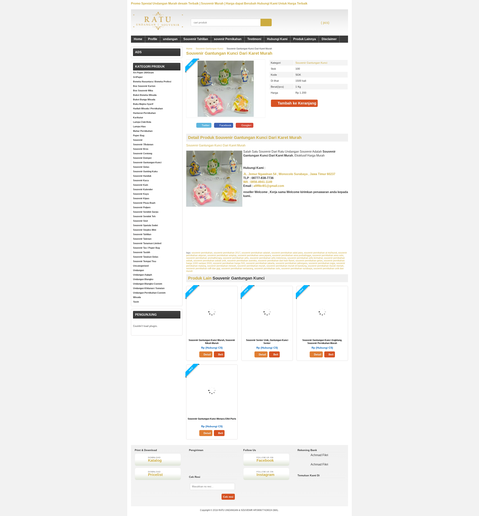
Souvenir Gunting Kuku (145, 171)
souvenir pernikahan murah (251, 266)
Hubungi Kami (277, 39)
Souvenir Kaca (141, 180)
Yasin (136, 302)
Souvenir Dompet (142, 158)
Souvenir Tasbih (141, 252)
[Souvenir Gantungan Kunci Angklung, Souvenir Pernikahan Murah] (322, 333)
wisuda (137, 297)
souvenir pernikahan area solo (327, 255)
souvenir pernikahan (202, 252)
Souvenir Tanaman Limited (147, 243)
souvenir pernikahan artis (236, 258)
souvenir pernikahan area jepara (254, 255)
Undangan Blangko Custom (147, 284)
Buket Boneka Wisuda (145, 95)
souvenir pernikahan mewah (221, 266)
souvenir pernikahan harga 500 (229, 263)
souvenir (138, 140)
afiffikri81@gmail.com (269, 185)
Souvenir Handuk (142, 176)
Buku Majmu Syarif (143, 104)
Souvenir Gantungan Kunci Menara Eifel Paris (212, 419)
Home (138, 39)
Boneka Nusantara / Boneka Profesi (152, 81)
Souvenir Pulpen (141, 207)
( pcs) (325, 23)
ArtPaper (138, 77)
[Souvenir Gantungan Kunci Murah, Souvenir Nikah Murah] (212, 333)
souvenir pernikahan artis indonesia (268, 258)
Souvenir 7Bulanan (143, 144)
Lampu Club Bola (142, 122)
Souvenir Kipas (141, 198)
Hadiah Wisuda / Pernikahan (148, 108)
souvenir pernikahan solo (267, 268)
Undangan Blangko (143, 279)
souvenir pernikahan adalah (256, 252)
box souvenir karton (144, 86)
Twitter (205, 125)
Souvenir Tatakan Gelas (145, 257)
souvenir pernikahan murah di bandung (286, 266)
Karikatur (138, 117)
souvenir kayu (141, 194)
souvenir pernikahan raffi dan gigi (203, 268)
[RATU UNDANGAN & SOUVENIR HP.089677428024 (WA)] (158, 29)
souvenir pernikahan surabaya (296, 268)
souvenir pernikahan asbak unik (209, 260)
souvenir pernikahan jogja (322, 263)
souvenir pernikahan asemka (242, 260)
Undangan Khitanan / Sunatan (148, 288)
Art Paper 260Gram (143, 72)
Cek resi (228, 496)
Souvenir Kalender (143, 189)
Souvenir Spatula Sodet (145, 225)
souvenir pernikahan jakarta (260, 263)
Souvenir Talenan (142, 239)
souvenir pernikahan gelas (309, 260)
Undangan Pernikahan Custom (149, 293)
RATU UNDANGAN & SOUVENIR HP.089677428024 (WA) (248, 510)
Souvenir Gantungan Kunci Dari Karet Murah (229, 53)
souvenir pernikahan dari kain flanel (276, 260)
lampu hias (139, 126)
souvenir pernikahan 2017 (227, 252)
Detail (207, 354)
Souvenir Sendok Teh (144, 216)
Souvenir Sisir (140, 221)
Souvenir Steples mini (144, 230)
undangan (170, 39)
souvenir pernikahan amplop (222, 255)
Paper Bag (138, 135)
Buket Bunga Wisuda (144, 99)
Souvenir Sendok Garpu (145, 212)
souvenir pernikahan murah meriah (326, 266)
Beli (220, 354)
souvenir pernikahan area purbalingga (291, 255)
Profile (152, 39)
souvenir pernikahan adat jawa (287, 252)
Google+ (246, 125)
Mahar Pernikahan (142, 131)
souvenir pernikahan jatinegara (291, 263)
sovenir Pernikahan (228, 39)
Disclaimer (329, 39)
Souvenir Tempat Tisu (144, 261)
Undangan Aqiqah (142, 275)
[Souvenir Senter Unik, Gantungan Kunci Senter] (267, 333)
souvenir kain (140, 185)
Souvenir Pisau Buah (144, 203)
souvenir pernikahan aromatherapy (204, 258)
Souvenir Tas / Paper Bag (146, 248)
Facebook (225, 125)
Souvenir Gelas (141, 167)
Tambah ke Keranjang (296, 103)
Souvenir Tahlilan (195, 39)
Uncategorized (141, 266)
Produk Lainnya (304, 39)
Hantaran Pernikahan (144, 113)
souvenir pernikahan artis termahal (305, 258)
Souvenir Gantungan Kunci (209, 48)
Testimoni (254, 39)
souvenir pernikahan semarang (237, 268)
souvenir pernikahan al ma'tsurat (320, 252)
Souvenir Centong (142, 153)
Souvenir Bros (140, 149)
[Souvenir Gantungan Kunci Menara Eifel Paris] (212, 412)
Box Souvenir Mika (143, 90)
